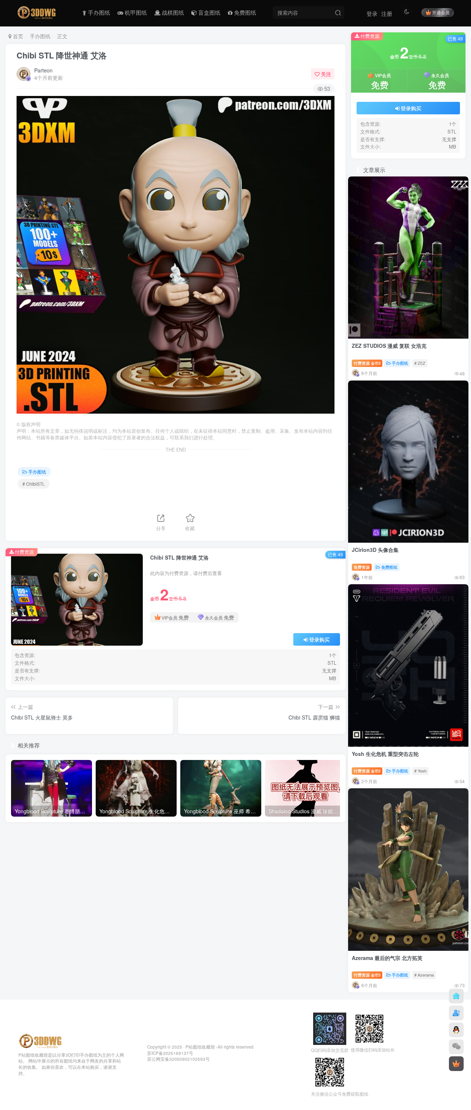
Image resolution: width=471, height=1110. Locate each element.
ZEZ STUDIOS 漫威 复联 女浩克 (389, 345)
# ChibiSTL (33, 484)
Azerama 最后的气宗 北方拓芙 (387, 957)
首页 (17, 36)
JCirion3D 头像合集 (375, 549)
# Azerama (424, 975)
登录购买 (319, 639)
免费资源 (362, 567)
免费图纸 (389, 567)
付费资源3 (367, 363)
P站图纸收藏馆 (200, 1047)
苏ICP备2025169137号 (170, 1053)
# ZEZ (419, 363)
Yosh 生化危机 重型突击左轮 (385, 753)
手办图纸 (40, 36)
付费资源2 (367, 771)
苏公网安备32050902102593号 (178, 1059)
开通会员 (441, 12)
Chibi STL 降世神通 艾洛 (62, 55)
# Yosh (420, 771)
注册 (386, 13)
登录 (372, 13)
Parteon (43, 70)
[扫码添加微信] (456, 1046)
